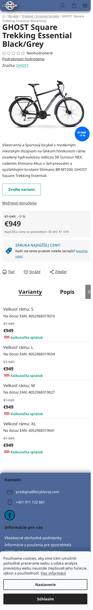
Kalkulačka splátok (27, 337)
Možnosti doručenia (19, 202)
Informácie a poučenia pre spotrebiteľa (38, 544)
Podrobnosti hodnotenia (23, 58)
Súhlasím (45, 599)
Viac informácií (53, 573)
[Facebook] (10, 515)
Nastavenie (45, 584)
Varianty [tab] (30, 291)
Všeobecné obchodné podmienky (33, 537)
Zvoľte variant (21, 189)
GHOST (22, 65)
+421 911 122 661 (30, 502)
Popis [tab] (67, 291)
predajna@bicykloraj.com (37, 491)
